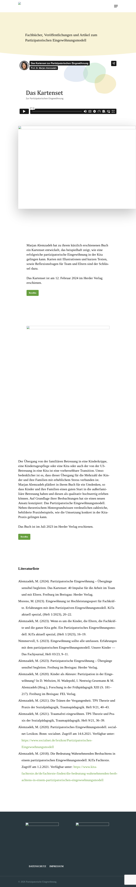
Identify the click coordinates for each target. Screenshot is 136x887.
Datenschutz (37, 866)
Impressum (56, 866)
